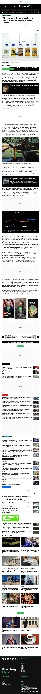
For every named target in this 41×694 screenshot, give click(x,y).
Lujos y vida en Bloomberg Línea (11, 616)
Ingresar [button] (37, 6)
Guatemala (23, 673)
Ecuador (22, 667)
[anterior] (3, 337)
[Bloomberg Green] (20, 518)
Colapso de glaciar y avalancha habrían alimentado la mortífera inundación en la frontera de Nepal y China (16, 524)
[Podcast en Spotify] (18, 659)
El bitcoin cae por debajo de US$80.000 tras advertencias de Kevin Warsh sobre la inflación (28, 608)
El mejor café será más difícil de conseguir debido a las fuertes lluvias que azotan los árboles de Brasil (11, 337)
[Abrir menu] (3, 6)
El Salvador (23, 671)
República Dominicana (24, 672)
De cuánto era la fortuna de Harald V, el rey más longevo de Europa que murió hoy (11, 647)
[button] (38, 30)
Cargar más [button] (20, 612)
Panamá (22, 668)
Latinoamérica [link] (35, 10)
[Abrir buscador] (5, 6)
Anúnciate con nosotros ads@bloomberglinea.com (29, 687)
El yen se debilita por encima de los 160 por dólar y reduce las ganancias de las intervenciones (16, 446)
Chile (22, 665)
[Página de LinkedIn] (13, 659)
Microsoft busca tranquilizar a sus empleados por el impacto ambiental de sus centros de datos (16, 474)
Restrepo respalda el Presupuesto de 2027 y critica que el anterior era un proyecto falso (29, 589)
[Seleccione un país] (14, 6)
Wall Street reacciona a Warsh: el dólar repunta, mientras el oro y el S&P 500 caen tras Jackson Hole (17, 441)
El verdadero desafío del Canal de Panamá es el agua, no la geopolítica (16, 490)
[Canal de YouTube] (8, 659)
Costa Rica (23, 670)
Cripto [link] (30, 10)
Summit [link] (25, 10)
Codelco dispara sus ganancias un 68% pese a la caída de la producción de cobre (10, 551)
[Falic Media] (37, 7)
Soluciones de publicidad (25, 689)
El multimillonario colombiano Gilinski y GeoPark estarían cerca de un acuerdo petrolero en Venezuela (17, 483)
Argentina (22, 662)
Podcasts (3, 683)
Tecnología (23, 680)
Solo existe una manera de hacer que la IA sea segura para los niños (16, 496)
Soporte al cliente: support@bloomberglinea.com (29, 688)
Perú (22, 666)
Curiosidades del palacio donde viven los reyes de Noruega (29, 629)
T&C (22, 681)
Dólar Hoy (3, 679)
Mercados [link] (19, 10)
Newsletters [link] (13, 10)
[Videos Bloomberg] (20, 499)
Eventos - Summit (24, 685)
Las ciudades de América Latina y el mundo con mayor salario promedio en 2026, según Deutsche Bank (16, 377)
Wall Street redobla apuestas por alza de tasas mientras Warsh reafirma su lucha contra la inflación (29, 337)
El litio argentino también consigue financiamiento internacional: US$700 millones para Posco (11, 589)
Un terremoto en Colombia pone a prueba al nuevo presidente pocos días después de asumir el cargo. (16, 507)
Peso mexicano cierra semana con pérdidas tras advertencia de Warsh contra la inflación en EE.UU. (17, 469)
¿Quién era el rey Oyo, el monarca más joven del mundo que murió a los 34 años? (11, 630)
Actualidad (3, 680)
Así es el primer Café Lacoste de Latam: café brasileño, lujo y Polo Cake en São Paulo (30, 647)
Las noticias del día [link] (6, 10)
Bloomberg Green (6, 15)
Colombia (22, 663)
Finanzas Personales (5, 682)
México (22, 661)
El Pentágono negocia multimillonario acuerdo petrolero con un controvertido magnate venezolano (17, 418)
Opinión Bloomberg (6, 486)
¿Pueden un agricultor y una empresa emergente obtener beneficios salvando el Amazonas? (15, 528)
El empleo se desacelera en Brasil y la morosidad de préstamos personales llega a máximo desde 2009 (16, 402)
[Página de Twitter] (5, 659)
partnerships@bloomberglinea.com (27, 686)
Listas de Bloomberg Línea (6, 684)
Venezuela (23, 664)
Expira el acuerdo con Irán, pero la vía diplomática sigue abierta (16, 503)
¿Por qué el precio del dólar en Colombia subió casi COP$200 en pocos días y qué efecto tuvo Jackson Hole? (17, 451)
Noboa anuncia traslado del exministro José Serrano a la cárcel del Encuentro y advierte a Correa (16, 398)
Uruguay (22, 669)
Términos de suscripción (25, 679)
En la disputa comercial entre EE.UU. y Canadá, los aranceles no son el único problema (20, 493)
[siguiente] (38, 337)
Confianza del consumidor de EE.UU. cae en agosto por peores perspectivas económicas (10, 608)
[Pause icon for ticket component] (2, 12)
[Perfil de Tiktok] (16, 659)
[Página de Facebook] (3, 659)
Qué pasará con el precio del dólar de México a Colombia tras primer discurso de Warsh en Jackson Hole (16, 456)
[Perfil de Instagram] (10, 659)
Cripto (3, 681)
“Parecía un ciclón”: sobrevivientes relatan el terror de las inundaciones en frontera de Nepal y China (15, 410)
